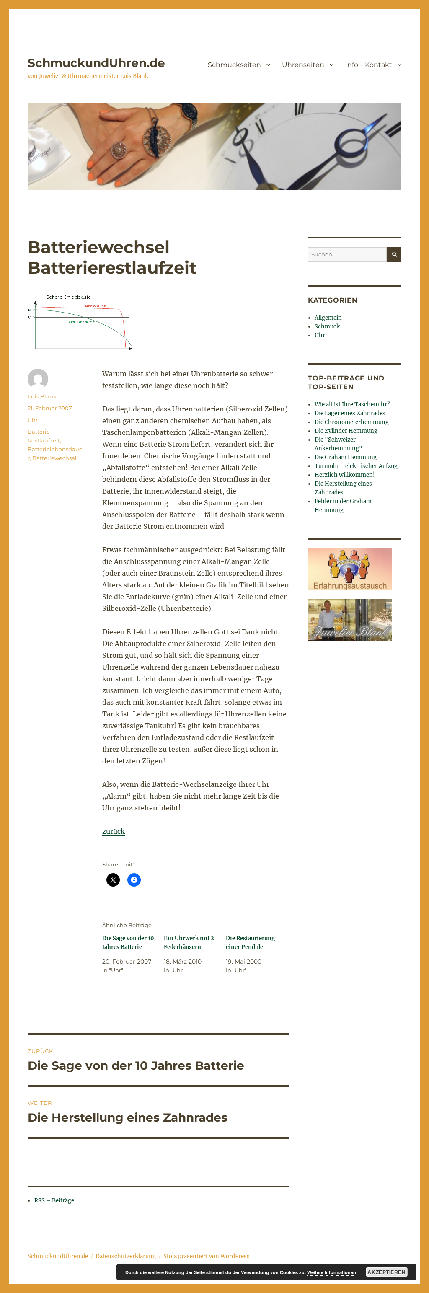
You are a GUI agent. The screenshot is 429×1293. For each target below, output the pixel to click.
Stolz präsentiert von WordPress (206, 1256)
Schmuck (327, 326)
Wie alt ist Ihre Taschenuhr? (352, 404)
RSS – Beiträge (54, 1200)
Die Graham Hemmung (346, 457)
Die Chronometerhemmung (352, 422)
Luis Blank (42, 396)
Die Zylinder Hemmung (346, 430)
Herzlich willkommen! (345, 474)
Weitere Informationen (331, 1272)
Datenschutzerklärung (126, 1256)
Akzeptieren (386, 1272)
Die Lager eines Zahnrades (350, 413)
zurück (113, 831)
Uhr (33, 419)
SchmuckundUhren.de (96, 63)
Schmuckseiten (234, 65)
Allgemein (328, 317)
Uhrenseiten (303, 65)
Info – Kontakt (368, 65)
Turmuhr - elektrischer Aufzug (356, 466)
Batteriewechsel (54, 458)
